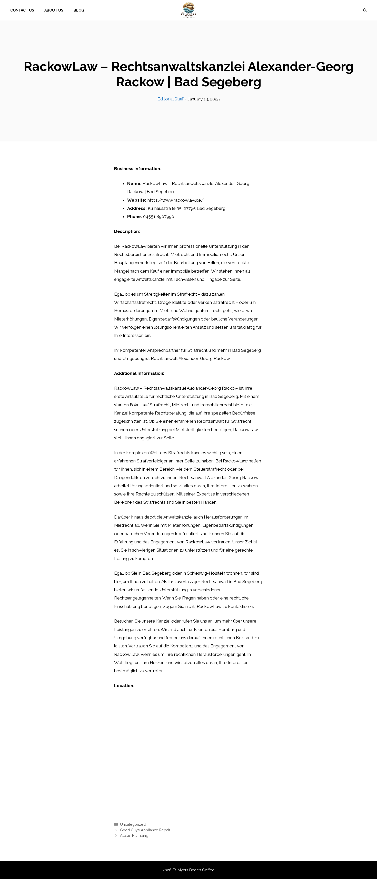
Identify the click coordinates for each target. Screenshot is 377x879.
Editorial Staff (170, 98)
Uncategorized (133, 824)
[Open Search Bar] (365, 10)
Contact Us (22, 10)
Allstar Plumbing (134, 835)
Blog (79, 10)
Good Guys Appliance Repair (145, 830)
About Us (53, 10)
